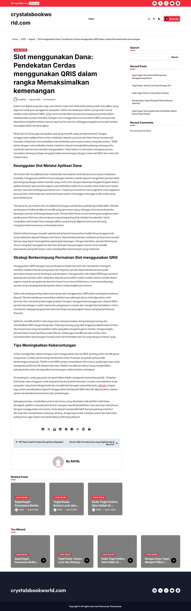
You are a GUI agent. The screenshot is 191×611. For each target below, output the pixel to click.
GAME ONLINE (20, 50)
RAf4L (75, 461)
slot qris (102, 385)
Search (134, 47)
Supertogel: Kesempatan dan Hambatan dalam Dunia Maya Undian (154, 112)
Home (91, 18)
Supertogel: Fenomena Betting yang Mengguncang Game (149, 76)
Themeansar (115, 606)
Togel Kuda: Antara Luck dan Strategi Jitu (64, 505)
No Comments (49, 99)
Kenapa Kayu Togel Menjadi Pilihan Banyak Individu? (152, 102)
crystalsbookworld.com (38, 590)
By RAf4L (22, 99)
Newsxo (103, 606)
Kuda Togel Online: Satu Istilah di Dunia (105, 505)
